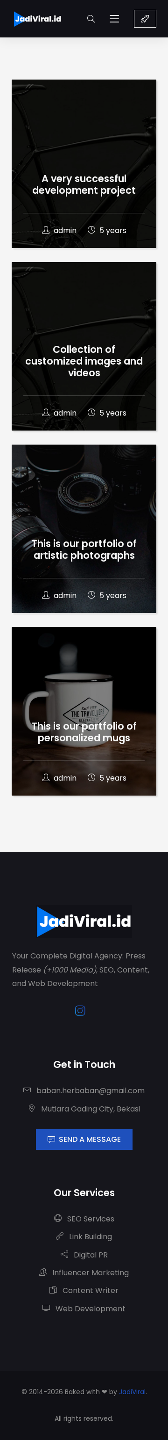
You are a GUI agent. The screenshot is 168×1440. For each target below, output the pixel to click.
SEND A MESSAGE (90, 1139)
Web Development (90, 1308)
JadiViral (132, 1391)
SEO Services (89, 1218)
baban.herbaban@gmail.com (90, 1090)
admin (65, 230)
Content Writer (90, 1290)
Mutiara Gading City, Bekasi (89, 1109)
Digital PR (90, 1255)
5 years (112, 230)
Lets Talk (145, 19)
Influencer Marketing (89, 1272)
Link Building (89, 1236)
